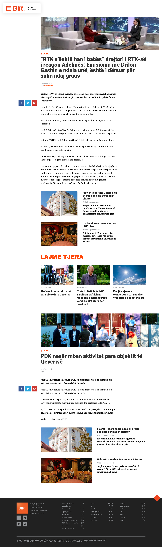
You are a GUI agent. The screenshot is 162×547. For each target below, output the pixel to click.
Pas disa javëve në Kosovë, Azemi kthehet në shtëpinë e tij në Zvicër (45, 542)
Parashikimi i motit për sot (94, 540)
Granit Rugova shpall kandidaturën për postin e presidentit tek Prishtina (48, 540)
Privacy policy (82, 542)
